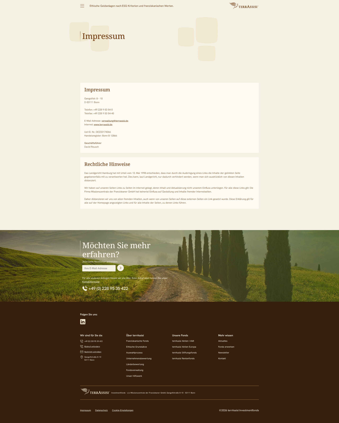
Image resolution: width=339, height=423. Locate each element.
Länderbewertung (135, 364)
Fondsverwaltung (134, 370)
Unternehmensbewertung (138, 358)
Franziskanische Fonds (137, 341)
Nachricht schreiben (92, 352)
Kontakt (222, 358)
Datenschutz (101, 410)
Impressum (85, 410)
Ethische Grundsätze (136, 346)
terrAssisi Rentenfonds (183, 358)
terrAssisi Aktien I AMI (183, 341)
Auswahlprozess (134, 352)
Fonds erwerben (226, 346)
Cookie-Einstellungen (122, 410)
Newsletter (223, 352)
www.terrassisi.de (103, 124)
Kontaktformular (91, 281)
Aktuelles (222, 341)
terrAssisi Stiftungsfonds (184, 352)
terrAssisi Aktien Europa (184, 346)
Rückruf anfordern (92, 346)
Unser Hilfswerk (134, 376)
